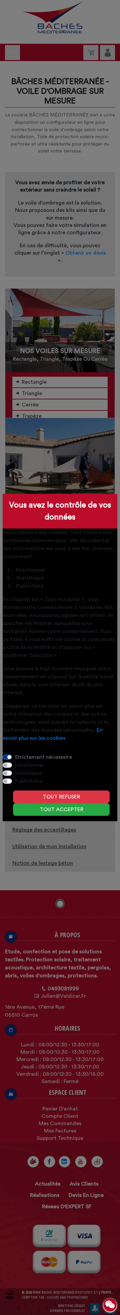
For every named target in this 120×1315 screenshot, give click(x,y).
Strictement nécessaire (43, 757)
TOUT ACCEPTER (61, 809)
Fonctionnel (29, 765)
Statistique (28, 773)
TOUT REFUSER (61, 796)
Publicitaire (28, 781)
